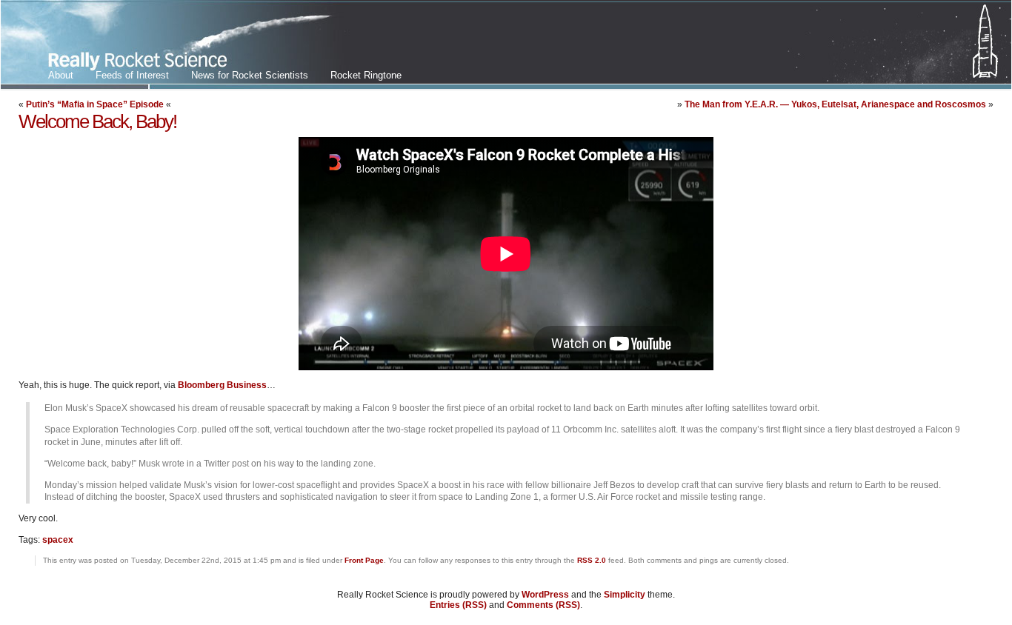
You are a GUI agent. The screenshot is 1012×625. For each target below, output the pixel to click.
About (60, 75)
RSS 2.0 (591, 560)
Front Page (364, 560)
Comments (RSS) (543, 605)
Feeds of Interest (132, 75)
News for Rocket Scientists (249, 75)
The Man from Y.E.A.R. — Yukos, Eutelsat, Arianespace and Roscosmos (835, 104)
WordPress (545, 594)
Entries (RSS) (458, 605)
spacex (57, 540)
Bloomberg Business (222, 385)
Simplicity (624, 594)
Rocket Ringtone (366, 75)
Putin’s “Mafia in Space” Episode (95, 104)
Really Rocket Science (175, 45)
